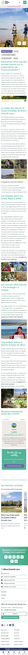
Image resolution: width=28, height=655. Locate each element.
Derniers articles (7, 51)
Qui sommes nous (5, 632)
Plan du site (16, 635)
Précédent (6, 419)
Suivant (22, 419)
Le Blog (3, 598)
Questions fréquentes (9, 583)
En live (16, 58)
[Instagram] (14, 557)
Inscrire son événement (10, 576)
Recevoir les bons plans (14, 466)
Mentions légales (4, 635)
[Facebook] (6, 557)
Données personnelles (18, 641)
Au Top (16, 51)
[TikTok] (18, 557)
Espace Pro (6, 573)
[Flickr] (22, 557)
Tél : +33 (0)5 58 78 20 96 (8, 610)
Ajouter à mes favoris (14, 6)
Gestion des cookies (18, 644)
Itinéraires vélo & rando (10, 586)
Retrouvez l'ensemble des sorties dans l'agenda (12, 412)
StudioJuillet (16, 638)
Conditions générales (5, 638)
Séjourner (3, 591)
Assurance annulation (5, 644)
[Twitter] (10, 557)
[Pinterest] (12, 561)
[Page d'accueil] (5, 2)
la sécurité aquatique (7, 312)
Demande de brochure (9, 580)
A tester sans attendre (8, 55)
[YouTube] (16, 561)
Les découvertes (6, 58)
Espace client (4, 630)
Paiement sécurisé (5, 641)
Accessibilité (16, 630)
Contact (14, 614)
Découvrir (3, 595)
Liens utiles (16, 632)
